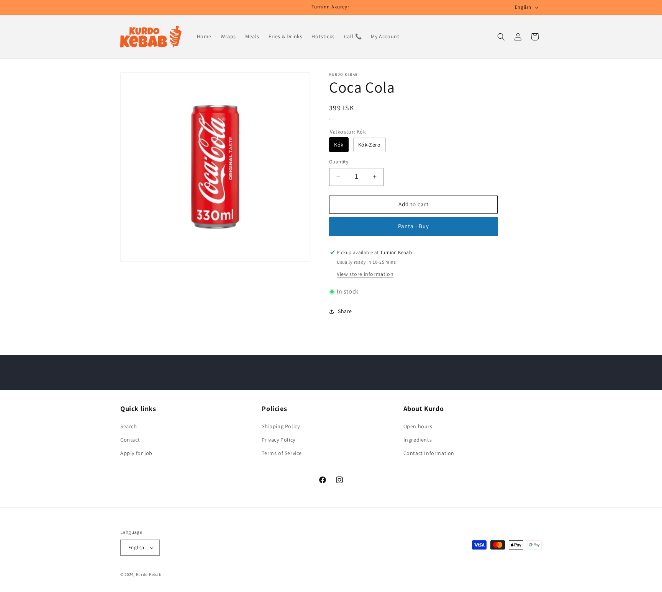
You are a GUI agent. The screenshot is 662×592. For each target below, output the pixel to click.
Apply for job (136, 452)
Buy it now (413, 226)
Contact (130, 439)
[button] (501, 36)
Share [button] (345, 311)
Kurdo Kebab (149, 574)
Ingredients (417, 439)
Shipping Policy (281, 425)
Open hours (418, 425)
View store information (365, 274)
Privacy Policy (278, 439)
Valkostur (348, 131)
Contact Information (428, 452)
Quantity (338, 161)
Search (128, 425)
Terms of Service (282, 452)
